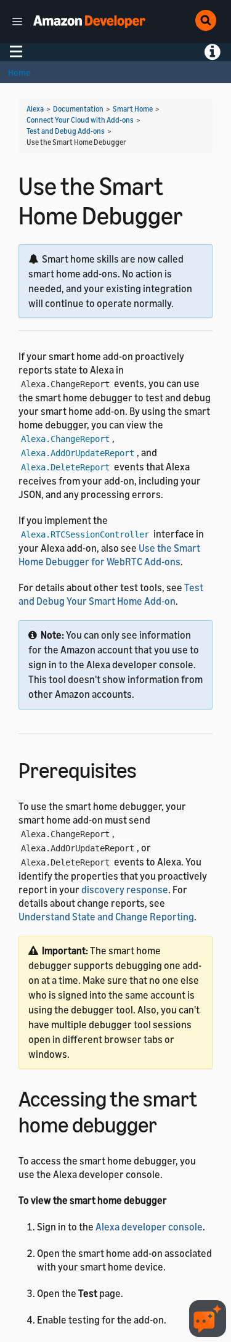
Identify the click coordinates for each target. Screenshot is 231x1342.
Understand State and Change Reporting (106, 916)
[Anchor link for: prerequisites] (147, 768)
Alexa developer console (149, 1227)
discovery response (124, 889)
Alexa (35, 108)
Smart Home (133, 108)
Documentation (78, 108)
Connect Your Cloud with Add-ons (80, 120)
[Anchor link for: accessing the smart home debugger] (168, 1123)
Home (19, 72)
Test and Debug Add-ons (65, 131)
